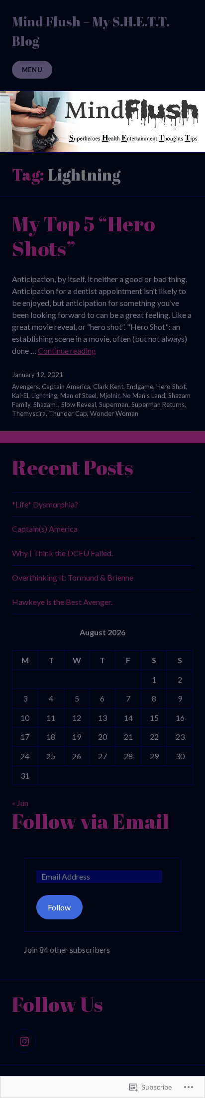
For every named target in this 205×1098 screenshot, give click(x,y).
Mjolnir (109, 395)
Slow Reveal (78, 404)
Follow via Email (90, 821)
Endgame (139, 387)
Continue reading (67, 350)
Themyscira (29, 413)
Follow (59, 907)
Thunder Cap (68, 413)
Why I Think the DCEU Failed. (62, 553)
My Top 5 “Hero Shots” (83, 235)
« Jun (20, 802)
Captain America (66, 387)
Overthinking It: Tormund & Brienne (72, 577)
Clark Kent (108, 387)
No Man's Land (143, 395)
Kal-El (20, 395)
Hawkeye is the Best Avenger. (62, 601)
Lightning (44, 395)
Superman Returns (158, 404)
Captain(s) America (45, 528)
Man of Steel (78, 395)
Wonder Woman (114, 413)
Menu (32, 70)
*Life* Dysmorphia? (45, 504)
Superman (113, 404)
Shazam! (45, 404)
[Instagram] (24, 1041)
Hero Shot (171, 387)
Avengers (25, 387)
